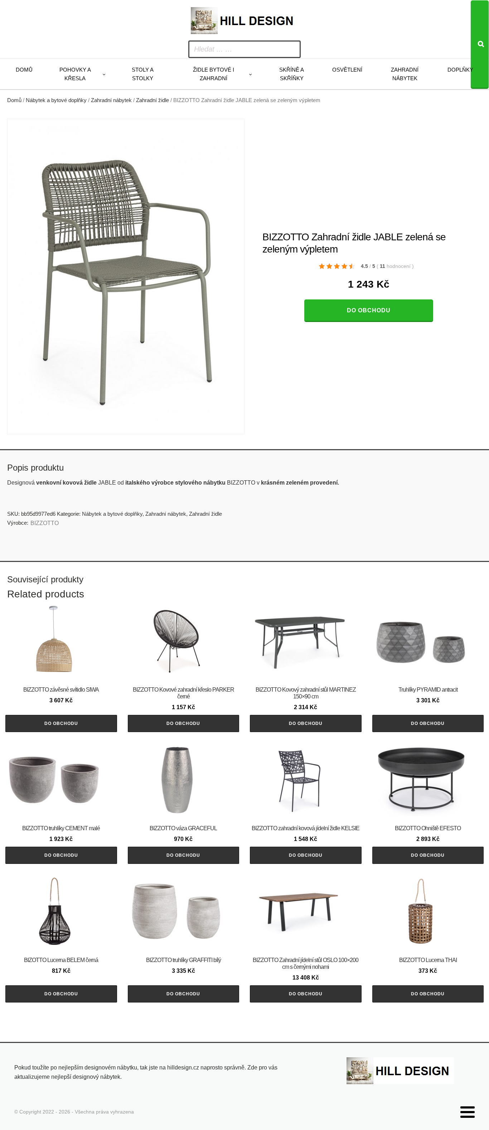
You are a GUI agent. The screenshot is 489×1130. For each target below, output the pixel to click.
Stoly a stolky (143, 74)
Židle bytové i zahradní (213, 74)
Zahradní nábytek (404, 74)
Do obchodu (369, 310)
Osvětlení (347, 70)
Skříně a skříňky (291, 74)
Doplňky (460, 70)
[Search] (480, 44)
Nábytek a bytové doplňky (56, 100)
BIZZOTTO (44, 523)
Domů (24, 70)
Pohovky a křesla (75, 74)
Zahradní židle (152, 100)
